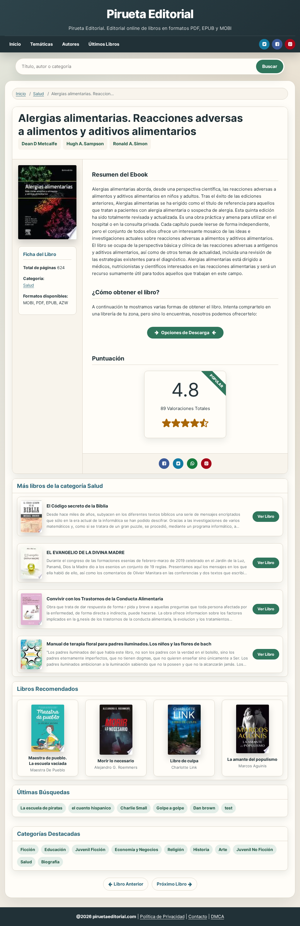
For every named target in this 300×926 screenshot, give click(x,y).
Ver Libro (266, 516)
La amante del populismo (252, 759)
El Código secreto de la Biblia (77, 506)
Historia (201, 849)
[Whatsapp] (192, 463)
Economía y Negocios (136, 849)
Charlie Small (133, 807)
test (228, 807)
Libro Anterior (128, 884)
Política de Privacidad (162, 916)
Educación (55, 849)
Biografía (50, 861)
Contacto (197, 916)
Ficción (28, 849)
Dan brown (204, 807)
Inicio (15, 44)
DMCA (217, 916)
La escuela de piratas (41, 807)
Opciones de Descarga (185, 332)
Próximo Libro (172, 884)
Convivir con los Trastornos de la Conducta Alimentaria (105, 599)
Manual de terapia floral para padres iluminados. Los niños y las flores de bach (129, 644)
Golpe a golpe (170, 807)
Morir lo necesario (116, 760)
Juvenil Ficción (90, 849)
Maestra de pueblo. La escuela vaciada (47, 760)
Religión (176, 849)
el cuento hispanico (91, 807)
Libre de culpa (184, 760)
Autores (70, 44)
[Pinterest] (290, 44)
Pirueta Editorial (150, 14)
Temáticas (41, 44)
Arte (223, 849)
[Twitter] (264, 44)
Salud (38, 93)
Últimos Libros (103, 44)
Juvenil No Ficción (254, 849)
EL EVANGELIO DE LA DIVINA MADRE (86, 552)
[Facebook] (277, 44)
